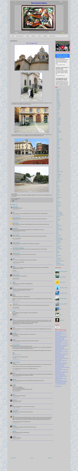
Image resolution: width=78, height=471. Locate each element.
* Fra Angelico (58, 131)
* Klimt (57, 136)
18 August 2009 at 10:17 (16, 279)
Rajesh (14, 282)
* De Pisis (58, 120)
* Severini (58, 164)
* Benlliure (58, 94)
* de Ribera (58, 121)
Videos (57, 262)
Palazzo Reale (58, 225)
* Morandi (58, 151)
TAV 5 (61, 309)
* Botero (57, 98)
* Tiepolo (57, 170)
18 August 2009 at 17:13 (16, 291)
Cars (57, 187)
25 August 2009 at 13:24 (16, 433)
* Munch (57, 152)
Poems (57, 232)
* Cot (57, 110)
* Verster (57, 178)
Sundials (27, 36)
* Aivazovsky (58, 89)
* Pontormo (58, 155)
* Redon (57, 158)
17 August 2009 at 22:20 (16, 255)
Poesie (57, 233)
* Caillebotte (58, 102)
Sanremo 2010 (62, 282)
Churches (58, 190)
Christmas (58, 189)
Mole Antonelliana (59, 213)
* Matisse (57, 144)
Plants (57, 231)
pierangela (15, 333)
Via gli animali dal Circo (60, 260)
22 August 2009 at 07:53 (16, 402)
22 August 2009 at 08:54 (16, 407)
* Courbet (57, 112)
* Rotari (57, 160)
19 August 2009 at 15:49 (16, 330)
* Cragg (57, 113)
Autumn (57, 185)
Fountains (58, 201)
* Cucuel (57, 114)
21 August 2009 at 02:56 (16, 376)
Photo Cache (15, 304)
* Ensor (57, 127)
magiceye (14, 436)
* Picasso (58, 154)
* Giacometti (58, 132)
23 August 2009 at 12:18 (16, 428)
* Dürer (57, 125)
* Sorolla (57, 166)
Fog (57, 200)
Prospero (14, 379)
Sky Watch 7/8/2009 (63, 298)
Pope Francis (58, 235)
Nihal (14, 416)
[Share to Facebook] (13, 201)
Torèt (57, 256)
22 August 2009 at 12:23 (16, 413)
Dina (13, 212)
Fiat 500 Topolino (63, 276)
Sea (57, 244)
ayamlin (14, 384)
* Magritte (58, 141)
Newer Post (13, 457)
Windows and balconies (60, 264)
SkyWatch (33, 36)
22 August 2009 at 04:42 (16, 391)
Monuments (58, 216)
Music (57, 221)
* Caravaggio (58, 105)
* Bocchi (57, 97)
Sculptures (58, 243)
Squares (57, 251)
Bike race (57, 186)
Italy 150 (57, 206)
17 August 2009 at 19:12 (16, 239)
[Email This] (12, 201)
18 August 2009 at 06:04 (16, 263)
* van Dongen (58, 174)
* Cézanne (58, 108)
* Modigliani (58, 147)
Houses (57, 204)
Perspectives (58, 228)
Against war (62, 320)
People (57, 227)
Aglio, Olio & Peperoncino (17, 354)
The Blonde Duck (16, 253)
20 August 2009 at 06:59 (16, 336)
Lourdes (57, 210)
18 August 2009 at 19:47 (16, 308)
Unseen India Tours (16, 217)
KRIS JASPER (15, 410)
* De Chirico (58, 117)
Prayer (57, 236)
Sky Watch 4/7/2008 (63, 293)
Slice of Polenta (59, 248)
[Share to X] (14, 201)
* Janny (57, 135)
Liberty (57, 209)
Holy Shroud (58, 202)
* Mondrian (58, 148)
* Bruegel (57, 101)
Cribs (57, 193)
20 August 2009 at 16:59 (16, 359)
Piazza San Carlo (59, 229)
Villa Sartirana (58, 263)
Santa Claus (58, 240)
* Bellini (57, 91)
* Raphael (58, 156)
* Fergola (57, 129)
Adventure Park (59, 181)
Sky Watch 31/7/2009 (63, 287)
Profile (13, 36)
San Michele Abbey (59, 239)
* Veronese (58, 177)
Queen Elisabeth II (20, 36)
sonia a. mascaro (16, 242)
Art (56, 183)
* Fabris (57, 128)
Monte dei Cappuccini (60, 214)
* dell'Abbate (58, 124)
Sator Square (58, 241)
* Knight (57, 137)
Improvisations (52, 36)
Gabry (14, 258)
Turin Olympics (58, 258)
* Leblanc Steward (59, 139)
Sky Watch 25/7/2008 (63, 271)
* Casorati (58, 106)
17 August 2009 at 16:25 (16, 225)
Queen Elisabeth (59, 237)
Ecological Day (58, 197)
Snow (57, 250)
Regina (14, 311)
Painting (57, 224)
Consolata (15, 199)
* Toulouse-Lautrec (59, 171)
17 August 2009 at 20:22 (16, 250)
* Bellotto (57, 93)
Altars (57, 182)
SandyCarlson (15, 223)
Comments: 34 (13, 204)
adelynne (14, 431)
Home (32, 457)
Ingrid (14, 327)
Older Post (50, 457)
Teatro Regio (58, 255)
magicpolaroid (15, 206)
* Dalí (57, 116)
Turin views (58, 259)
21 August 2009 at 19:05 (16, 381)
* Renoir (57, 159)
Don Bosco (58, 194)
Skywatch (58, 247)
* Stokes (57, 167)
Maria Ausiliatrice (59, 212)
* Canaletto (58, 104)
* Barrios (57, 90)
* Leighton (58, 140)
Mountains (45, 36)
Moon (57, 217)
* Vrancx (57, 179)
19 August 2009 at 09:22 (16, 324)
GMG (14, 294)
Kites (57, 208)
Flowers (39, 36)
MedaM (14, 339)
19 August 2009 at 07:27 (16, 316)
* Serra (57, 163)
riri (13, 287)
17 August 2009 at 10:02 (16, 214)
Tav (56, 254)
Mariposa (14, 425)
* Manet (57, 143)
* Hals (57, 133)
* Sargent (57, 162)
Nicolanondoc (15, 228)
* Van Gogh (58, 175)
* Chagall (57, 109)
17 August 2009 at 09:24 (16, 209)
